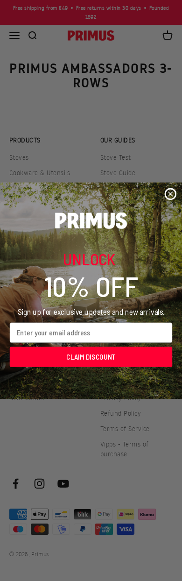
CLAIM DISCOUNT (91, 356)
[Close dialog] (170, 194)
